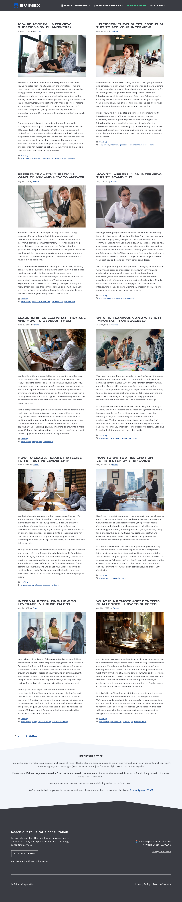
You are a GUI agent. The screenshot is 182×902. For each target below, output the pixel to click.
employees (26, 442)
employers (26, 158)
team (135, 438)
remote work (140, 722)
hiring (34, 722)
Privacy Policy (142, 884)
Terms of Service (162, 884)
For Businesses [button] (75, 6)
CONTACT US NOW (24, 853)
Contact (159, 6)
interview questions (41, 158)
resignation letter (119, 578)
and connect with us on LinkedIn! (29, 861)
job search (117, 298)
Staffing (24, 155)
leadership (48, 442)
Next (33, 735)
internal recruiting (60, 722)
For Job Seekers (108, 6)
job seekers (69, 158)
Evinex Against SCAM (141, 790)
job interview (57, 158)
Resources (138, 6)
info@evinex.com (161, 851)
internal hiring (44, 722)
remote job (128, 722)
